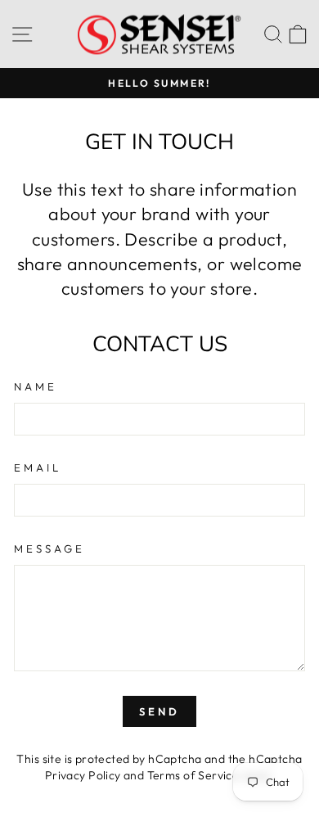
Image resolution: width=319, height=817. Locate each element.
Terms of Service (193, 775)
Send (159, 711)
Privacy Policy (83, 775)
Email (37, 467)
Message (49, 548)
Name (35, 386)
